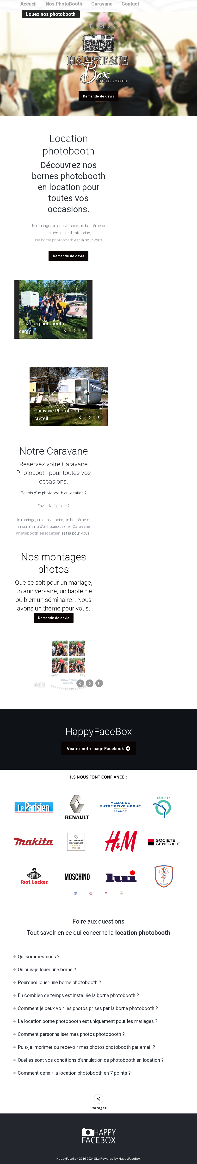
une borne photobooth (53, 240)
